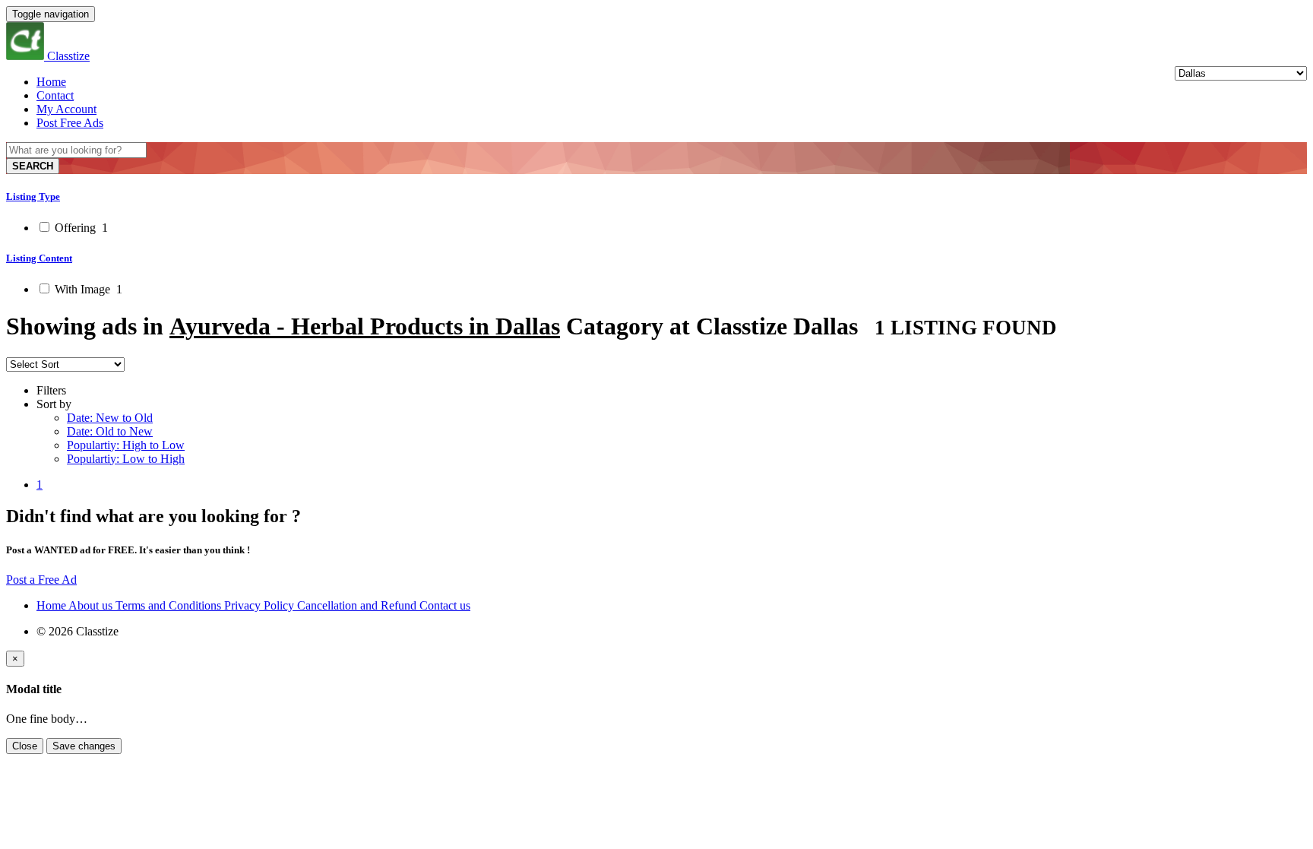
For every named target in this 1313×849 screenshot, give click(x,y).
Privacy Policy (260, 605)
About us (91, 605)
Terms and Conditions (169, 605)
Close (24, 746)
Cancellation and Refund (358, 605)
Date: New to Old (110, 417)
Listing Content (39, 258)
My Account (66, 109)
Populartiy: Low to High (126, 458)
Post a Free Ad (41, 579)
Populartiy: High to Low (126, 445)
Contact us (444, 605)
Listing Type (33, 196)
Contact (55, 95)
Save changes (83, 746)
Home (51, 81)
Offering (80, 227)
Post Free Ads (69, 122)
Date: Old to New (110, 431)
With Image (87, 289)
